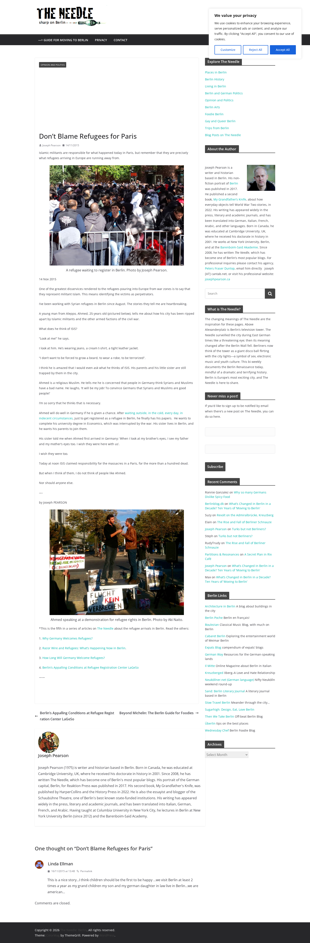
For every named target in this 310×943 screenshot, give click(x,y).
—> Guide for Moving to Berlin (63, 40)
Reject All (255, 50)
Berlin (234, 183)
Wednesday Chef (217, 730)
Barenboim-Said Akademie (239, 247)
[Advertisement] (116, 99)
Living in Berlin (215, 86)
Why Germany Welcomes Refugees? (67, 638)
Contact (120, 40)
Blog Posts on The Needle (223, 135)
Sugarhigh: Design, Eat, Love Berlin (229, 709)
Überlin (210, 723)
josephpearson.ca (217, 279)
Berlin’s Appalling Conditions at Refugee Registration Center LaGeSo (90, 667)
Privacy (101, 40)
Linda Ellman (60, 864)
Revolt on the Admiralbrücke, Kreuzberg (245, 515)
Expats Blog (213, 647)
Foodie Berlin (214, 114)
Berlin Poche (214, 618)
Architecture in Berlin (220, 606)
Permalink (86, 871)
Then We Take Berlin (219, 716)
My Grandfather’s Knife (229, 199)
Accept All (283, 50)
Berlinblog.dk (214, 504)
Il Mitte (210, 666)
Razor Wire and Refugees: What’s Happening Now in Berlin (83, 648)
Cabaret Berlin (215, 636)
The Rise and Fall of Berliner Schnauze (244, 522)
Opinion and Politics (53, 64)
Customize (228, 50)
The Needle (105, 628)
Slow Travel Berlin (217, 702)
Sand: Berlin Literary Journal (225, 691)
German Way (214, 654)
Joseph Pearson (51, 145)
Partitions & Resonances (222, 554)
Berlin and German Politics (224, 93)
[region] (255, 33)
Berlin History (214, 79)
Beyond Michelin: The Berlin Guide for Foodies (156, 713)
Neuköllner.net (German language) (229, 680)
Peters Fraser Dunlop (220, 268)
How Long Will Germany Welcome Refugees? (73, 658)
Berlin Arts (212, 107)
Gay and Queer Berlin (220, 121)
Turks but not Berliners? (249, 529)
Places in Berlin (216, 72)
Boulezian (212, 625)
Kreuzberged (214, 673)
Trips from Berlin (217, 128)
